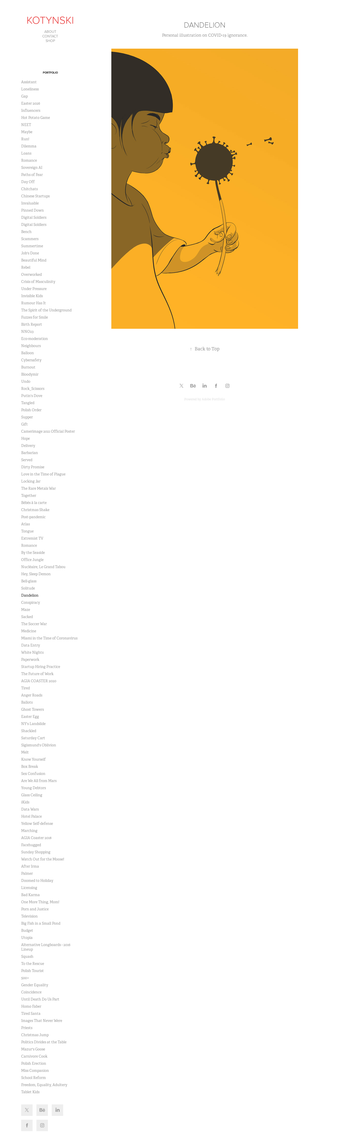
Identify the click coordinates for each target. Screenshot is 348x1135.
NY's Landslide (33, 723)
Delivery (28, 445)
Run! (25, 139)
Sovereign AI (31, 167)
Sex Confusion (33, 773)
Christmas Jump (35, 1035)
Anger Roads (31, 695)
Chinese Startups (35, 196)
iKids (25, 802)
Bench (26, 231)
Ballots (27, 702)
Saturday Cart (33, 738)
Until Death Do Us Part (40, 999)
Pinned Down (32, 210)
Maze (25, 609)
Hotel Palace (31, 816)
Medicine (28, 631)
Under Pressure (34, 288)
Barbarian (29, 452)
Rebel (25, 267)
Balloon (27, 353)
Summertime (32, 246)
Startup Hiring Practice (40, 666)
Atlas (25, 524)
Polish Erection (33, 1063)
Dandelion (29, 595)
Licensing (29, 887)
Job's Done (30, 253)
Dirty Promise (32, 467)
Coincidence (31, 992)
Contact (50, 36)
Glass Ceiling (31, 795)
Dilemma (28, 146)
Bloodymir (29, 374)
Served (26, 460)
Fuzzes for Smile (34, 317)
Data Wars (30, 809)
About (50, 31)
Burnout (28, 367)
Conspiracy (30, 602)
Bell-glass (28, 581)
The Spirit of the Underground (46, 310)
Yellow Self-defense (37, 823)
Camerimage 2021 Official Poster (48, 431)
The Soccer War (34, 624)
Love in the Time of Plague (43, 474)
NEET (26, 124)
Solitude (28, 588)
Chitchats (29, 189)
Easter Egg (30, 716)
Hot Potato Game (35, 117)
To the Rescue (32, 963)
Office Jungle (32, 559)
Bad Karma (30, 895)
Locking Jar (31, 481)
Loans (26, 153)
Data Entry (30, 645)
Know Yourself (33, 759)
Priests (26, 1027)
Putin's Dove (31, 395)
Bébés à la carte (34, 502)
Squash (27, 956)
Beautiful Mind (33, 260)
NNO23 (27, 331)
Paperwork (30, 659)
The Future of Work (37, 674)
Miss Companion (35, 1070)
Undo (25, 381)
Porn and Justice (35, 909)
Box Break (29, 766)
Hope (25, 438)
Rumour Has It (33, 303)
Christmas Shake (35, 510)
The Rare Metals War (38, 488)
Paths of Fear (32, 174)
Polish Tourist (32, 970)
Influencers (30, 110)
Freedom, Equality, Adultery (44, 1085)
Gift (24, 424)
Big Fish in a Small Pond (40, 923)
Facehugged (31, 845)
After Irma (30, 866)
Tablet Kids (30, 1092)
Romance (29, 160)
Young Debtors (33, 788)
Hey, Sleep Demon (36, 574)
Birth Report (31, 324)
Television (29, 916)
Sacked (27, 616)
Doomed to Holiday (37, 880)
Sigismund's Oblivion (38, 745)
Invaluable (30, 203)
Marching (29, 830)
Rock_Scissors (32, 388)
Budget (27, 930)
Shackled (28, 731)
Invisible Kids (32, 296)
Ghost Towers (32, 709)
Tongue (27, 531)
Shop (50, 40)
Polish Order (31, 410)
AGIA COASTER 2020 (38, 681)
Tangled (27, 403)
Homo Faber (31, 1006)
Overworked (31, 274)
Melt (25, 752)
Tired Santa (31, 1013)
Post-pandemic (33, 517)
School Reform (33, 1077)
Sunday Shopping (35, 852)
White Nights (32, 652)
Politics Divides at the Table (43, 1042)
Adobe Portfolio (213, 399)
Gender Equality (34, 985)
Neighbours (31, 346)
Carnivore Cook (34, 1056)
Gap (24, 96)
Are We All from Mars (39, 780)
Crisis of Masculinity (38, 281)
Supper (27, 417)
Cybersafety (31, 360)
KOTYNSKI (50, 19)
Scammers (29, 239)
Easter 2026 (30, 103)
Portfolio (50, 73)
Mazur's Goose (33, 1049)
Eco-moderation (34, 338)
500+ (25, 978)
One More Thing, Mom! (40, 902)
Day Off (28, 182)
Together (28, 495)
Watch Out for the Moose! (42, 859)
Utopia (27, 937)
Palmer (27, 873)
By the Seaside (33, 552)
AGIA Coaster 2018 (36, 838)
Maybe (26, 132)
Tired (25, 688)
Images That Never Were (41, 1020)
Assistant (29, 82)
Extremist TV (32, 538)
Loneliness (30, 89)
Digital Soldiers (33, 217)
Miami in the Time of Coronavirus (49, 638)
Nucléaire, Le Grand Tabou (43, 567)
